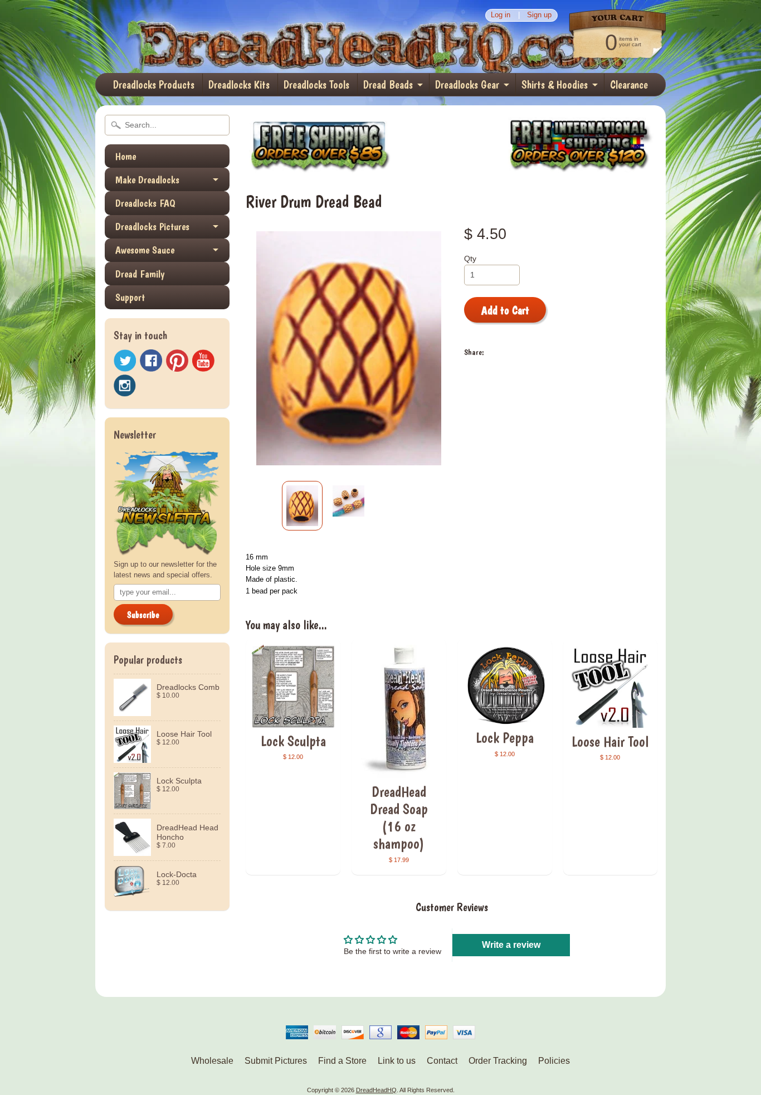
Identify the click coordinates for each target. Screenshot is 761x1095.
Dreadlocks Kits (239, 84)
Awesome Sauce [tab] (144, 250)
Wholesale (212, 1060)
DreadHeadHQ (214, 36)
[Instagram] (125, 385)
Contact (442, 1060)
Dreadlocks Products (153, 84)
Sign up (539, 15)
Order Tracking (498, 1060)
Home (125, 156)
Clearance (629, 84)
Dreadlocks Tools (316, 84)
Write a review (511, 945)
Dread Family (139, 273)
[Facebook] (151, 360)
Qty (470, 259)
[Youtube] (203, 360)
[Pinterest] (177, 360)
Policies (554, 1060)
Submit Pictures (276, 1060)
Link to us (397, 1060)
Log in (500, 15)
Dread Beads (388, 84)
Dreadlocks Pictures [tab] (152, 226)
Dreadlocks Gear (467, 84)
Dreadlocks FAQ (145, 203)
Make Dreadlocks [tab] (147, 179)
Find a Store (342, 1060)
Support (130, 297)
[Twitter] (125, 360)
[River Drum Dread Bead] (302, 505)
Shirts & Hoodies (554, 84)
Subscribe (143, 615)
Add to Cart (505, 310)
